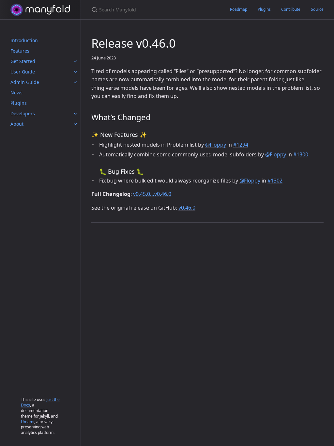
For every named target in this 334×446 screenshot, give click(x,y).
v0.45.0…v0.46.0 (152, 194)
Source (317, 9)
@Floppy (215, 144)
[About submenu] (75, 124)
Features (19, 51)
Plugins (18, 103)
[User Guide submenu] (75, 72)
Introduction (24, 40)
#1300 (300, 154)
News (16, 92)
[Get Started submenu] (75, 61)
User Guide (22, 72)
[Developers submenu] (75, 113)
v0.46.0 (186, 207)
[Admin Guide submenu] (75, 82)
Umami (27, 421)
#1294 (240, 144)
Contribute (290, 9)
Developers (22, 113)
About (16, 124)
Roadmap (238, 9)
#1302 (274, 180)
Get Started (22, 61)
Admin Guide (24, 82)
